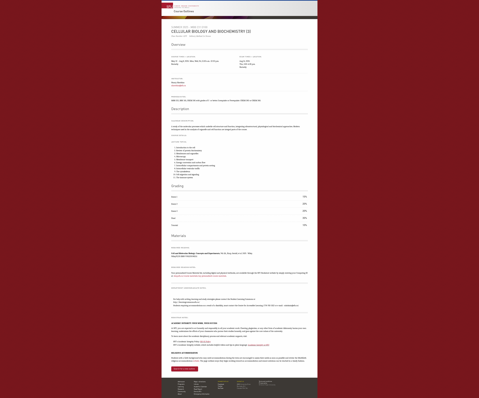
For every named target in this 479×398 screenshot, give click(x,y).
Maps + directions (200, 382)
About (180, 394)
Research (181, 389)
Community (181, 391)
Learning (181, 387)
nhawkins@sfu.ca (178, 85)
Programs (181, 384)
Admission (181, 382)
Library (196, 384)
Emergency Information (201, 394)
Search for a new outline (184, 369)
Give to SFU (197, 391)
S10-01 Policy (205, 341)
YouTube (220, 388)
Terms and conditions (265, 381)
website (196, 361)
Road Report (198, 389)
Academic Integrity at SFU (258, 345)
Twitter (220, 386)
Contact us (240, 381)
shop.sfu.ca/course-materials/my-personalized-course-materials (200, 276)
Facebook (221, 384)
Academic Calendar (200, 387)
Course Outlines (184, 11)
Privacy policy (263, 383)
